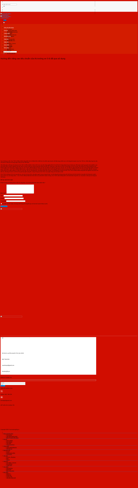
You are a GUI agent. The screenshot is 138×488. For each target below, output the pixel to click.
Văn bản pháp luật (11, 53)
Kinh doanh (9, 442)
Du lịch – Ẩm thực (11, 40)
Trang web (3, 201)
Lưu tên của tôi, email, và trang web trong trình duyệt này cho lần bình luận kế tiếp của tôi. (25, 203)
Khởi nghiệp (9, 31)
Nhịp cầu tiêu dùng (9, 27)
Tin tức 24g (9, 476)
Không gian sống (11, 39)
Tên (2, 195)
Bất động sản (7, 36)
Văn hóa (6, 39)
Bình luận (3, 193)
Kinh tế (6, 30)
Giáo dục (6, 42)
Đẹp (7, 458)
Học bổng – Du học (11, 43)
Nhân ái (8, 49)
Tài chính (8, 443)
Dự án (8, 37)
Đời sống (6, 47)
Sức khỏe (6, 44)
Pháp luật (9, 50)
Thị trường (9, 29)
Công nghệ (7, 33)
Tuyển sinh (9, 465)
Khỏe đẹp (8, 469)
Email (2, 198)
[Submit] (4, 53)
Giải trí (8, 460)
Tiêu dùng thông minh (12, 30)
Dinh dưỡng (9, 46)
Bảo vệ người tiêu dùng (12, 437)
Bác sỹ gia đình (10, 471)
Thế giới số (9, 448)
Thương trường (10, 444)
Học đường (9, 464)
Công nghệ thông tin (11, 34)
